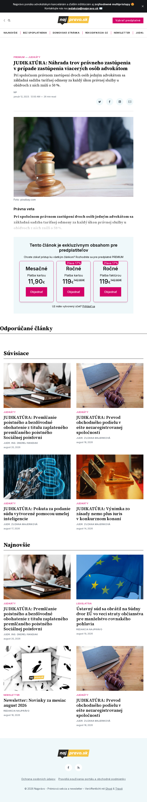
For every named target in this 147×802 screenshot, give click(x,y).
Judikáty (34, 57)
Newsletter (122, 32)
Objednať (36, 292)
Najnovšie (10, 32)
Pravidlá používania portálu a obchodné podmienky (92, 778)
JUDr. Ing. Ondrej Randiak (21, 443)
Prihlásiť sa (88, 306)
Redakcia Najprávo (89, 629)
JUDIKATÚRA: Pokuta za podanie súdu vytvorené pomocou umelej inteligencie (37, 514)
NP (15, 92)
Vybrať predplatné (128, 20)
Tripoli (119, 788)
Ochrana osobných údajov (38, 778)
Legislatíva (84, 603)
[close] (143, 6)
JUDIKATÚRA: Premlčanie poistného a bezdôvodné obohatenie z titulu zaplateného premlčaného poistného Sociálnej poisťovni (36, 427)
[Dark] (5, 20)
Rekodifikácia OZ (96, 32)
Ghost (108, 788)
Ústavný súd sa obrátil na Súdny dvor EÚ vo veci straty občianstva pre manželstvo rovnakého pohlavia (109, 616)
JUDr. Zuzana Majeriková (93, 438)
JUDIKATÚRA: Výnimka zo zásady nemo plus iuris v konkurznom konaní (103, 514)
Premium (19, 57)
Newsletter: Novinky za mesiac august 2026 (35, 703)
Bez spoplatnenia (35, 32)
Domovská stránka (66, 32)
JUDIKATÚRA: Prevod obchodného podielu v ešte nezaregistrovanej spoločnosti (99, 425)
